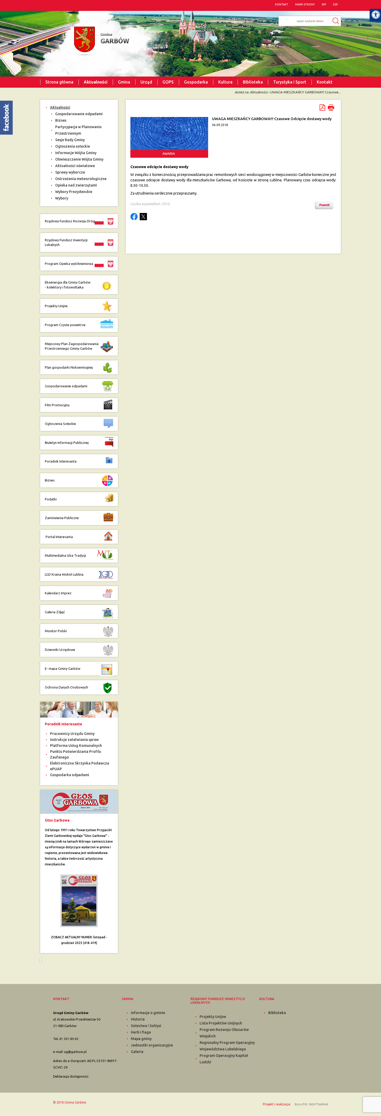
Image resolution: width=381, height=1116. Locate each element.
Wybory (61, 198)
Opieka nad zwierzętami (76, 185)
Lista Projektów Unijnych (221, 1023)
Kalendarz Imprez (58, 593)
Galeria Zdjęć (55, 612)
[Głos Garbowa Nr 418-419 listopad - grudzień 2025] (79, 900)
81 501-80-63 (69, 1039)
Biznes (60, 120)
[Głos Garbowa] (79, 801)
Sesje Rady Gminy (70, 140)
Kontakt (325, 82)
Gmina (124, 82)
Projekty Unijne (56, 306)
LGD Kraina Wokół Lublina (64, 574)
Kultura (225, 82)
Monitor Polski (56, 631)
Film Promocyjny (57, 405)
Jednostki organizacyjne (152, 1045)
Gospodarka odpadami (69, 775)
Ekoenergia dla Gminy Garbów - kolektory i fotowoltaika (67, 284)
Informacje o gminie (148, 1013)
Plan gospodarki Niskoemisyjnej (69, 367)
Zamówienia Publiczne (62, 518)
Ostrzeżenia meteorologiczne (81, 179)
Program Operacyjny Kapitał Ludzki (224, 1058)
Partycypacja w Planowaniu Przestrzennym (78, 130)
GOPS (168, 82)
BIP (324, 4)
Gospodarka (196, 82)
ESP (335, 4)
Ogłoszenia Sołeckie (60, 423)
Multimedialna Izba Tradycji (65, 555)
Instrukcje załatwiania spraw (74, 740)
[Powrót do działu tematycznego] (325, 205)
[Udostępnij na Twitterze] (143, 216)
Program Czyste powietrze (65, 325)
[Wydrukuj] (331, 108)
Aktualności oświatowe (75, 166)
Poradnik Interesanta (61, 461)
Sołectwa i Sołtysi (146, 1026)
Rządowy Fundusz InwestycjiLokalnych (66, 242)
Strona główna (59, 82)
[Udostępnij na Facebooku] (134, 216)
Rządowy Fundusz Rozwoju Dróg (70, 221)
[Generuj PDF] (323, 107)
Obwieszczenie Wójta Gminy (79, 159)
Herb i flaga (141, 1032)
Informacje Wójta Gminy (75, 153)
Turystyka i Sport (289, 82)
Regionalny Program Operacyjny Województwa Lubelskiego (227, 1046)
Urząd (146, 82)
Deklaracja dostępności (70, 1076)
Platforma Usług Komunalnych (76, 745)
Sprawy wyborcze (70, 172)
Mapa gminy (141, 1039)
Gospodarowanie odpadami (79, 114)
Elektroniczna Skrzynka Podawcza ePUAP (79, 766)
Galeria (137, 1052)
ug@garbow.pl (75, 1051)
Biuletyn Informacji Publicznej (67, 442)
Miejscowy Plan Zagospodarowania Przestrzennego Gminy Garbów (71, 346)
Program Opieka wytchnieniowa (69, 263)
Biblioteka (253, 82)
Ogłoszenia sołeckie (72, 146)
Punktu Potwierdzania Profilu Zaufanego (75, 754)
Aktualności (96, 82)
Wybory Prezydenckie (73, 192)
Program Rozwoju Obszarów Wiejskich (224, 1033)
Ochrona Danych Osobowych (66, 687)
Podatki (51, 499)
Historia (138, 1019)
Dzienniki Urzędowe (60, 649)
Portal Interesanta (59, 537)
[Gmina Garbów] (100, 41)
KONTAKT (281, 4)
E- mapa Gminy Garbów (62, 668)
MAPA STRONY (305, 4)
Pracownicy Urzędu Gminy (72, 734)
